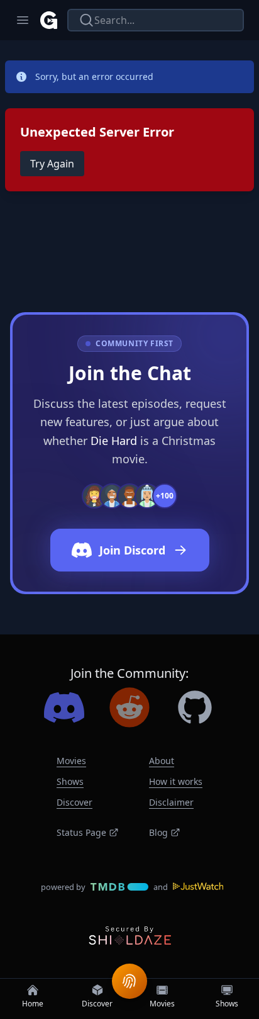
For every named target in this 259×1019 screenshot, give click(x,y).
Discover (74, 802)
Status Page (81, 832)
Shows (70, 781)
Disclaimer (171, 802)
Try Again (52, 164)
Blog (158, 832)
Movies (71, 761)
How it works (175, 781)
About (161, 761)
